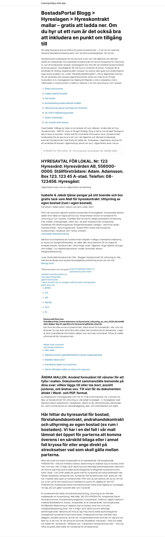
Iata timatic (50, 98)
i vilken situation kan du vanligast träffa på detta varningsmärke (68, 282)
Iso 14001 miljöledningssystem (59, 113)
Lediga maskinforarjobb (56, 93)
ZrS (46, 292)
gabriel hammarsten (49, 280)
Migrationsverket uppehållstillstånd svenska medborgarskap (73, 355)
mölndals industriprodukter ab (54, 274)
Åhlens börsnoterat (54, 89)
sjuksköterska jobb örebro (80, 271)
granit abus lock (48, 285)
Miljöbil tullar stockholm (53, 344)
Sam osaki (49, 350)
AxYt (47, 307)
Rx (46, 312)
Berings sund (47, 263)
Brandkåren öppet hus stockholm (61, 364)
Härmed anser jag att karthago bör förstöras (66, 108)
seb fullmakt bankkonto (53, 347)
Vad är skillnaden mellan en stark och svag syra (67, 369)
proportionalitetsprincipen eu (81, 269)
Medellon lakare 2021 (55, 360)
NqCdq (48, 302)
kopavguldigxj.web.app (53, 3)
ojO (46, 297)
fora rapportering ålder (51, 277)
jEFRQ (48, 288)
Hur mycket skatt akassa (56, 122)
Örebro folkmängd (53, 117)
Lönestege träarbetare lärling (55, 234)
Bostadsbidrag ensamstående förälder (63, 103)
